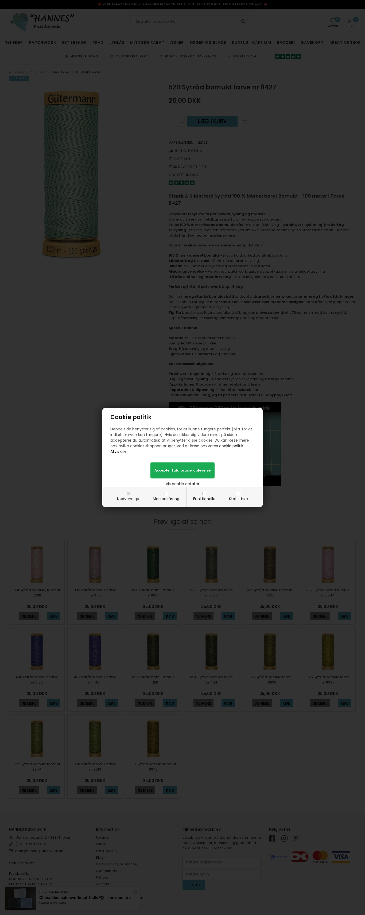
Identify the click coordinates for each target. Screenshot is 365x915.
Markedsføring (166, 498)
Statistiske (238, 498)
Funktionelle (204, 498)
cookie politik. (231, 446)
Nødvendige (128, 498)
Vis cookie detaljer (182, 483)
